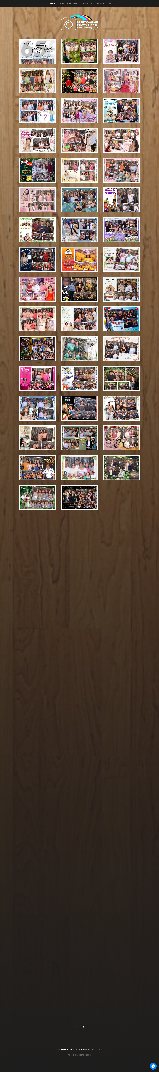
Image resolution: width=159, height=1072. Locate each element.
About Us (87, 3)
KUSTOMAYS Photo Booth (84, 1049)
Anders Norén (84, 1055)
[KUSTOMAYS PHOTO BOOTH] (79, 23)
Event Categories (68, 3)
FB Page (100, 3)
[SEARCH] (110, 3)
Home (52, 3)
